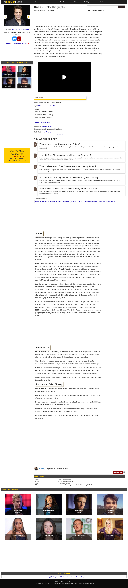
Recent (71, 581)
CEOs (8, 43)
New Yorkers (46, 132)
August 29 (16, 29)
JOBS (92, 583)
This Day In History (40, 583)
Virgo (27, 29)
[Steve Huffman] (8, 71)
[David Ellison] (8, 83)
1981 (22, 29)
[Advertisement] (65, 19)
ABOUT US (87, 583)
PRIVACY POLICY (70, 583)
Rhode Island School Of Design (58, 201)
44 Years (41, 106)
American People (40, 201)
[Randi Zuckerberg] (24, 71)
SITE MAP (51, 583)
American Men (45, 122)
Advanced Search (96, 10)
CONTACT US (79, 583)
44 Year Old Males (50, 106)
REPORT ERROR (117, 472)
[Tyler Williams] (24, 83)
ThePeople (12, 1)
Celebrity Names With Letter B (59, 577)
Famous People (58, 586)
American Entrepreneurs (107, 201)
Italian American (47, 126)
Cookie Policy (59, 583)
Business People (20, 43)
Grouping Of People (61, 581)
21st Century (46, 577)
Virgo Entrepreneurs (90, 201)
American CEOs (76, 201)
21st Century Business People (77, 577)
